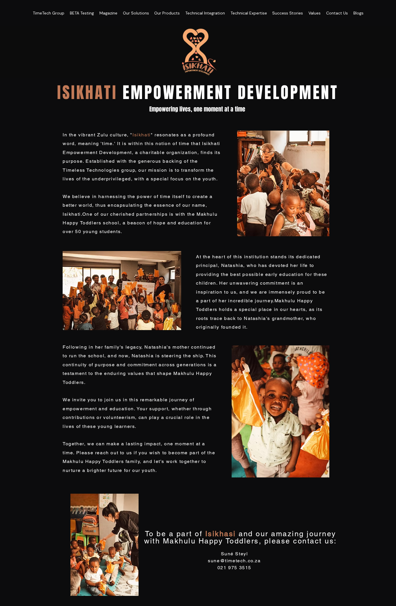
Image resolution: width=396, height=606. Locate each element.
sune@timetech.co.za (234, 560)
